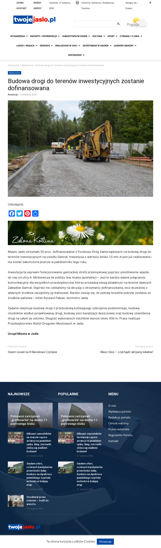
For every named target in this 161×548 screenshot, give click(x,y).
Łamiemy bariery (124, 45)
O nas (112, 405)
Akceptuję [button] (105, 541)
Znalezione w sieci (66, 45)
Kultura (97, 36)
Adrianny (96, 2)
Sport (111, 36)
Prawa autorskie (118, 429)
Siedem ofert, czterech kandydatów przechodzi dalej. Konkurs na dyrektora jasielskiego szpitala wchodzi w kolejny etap (39, 474)
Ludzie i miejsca (25, 45)
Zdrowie (45, 45)
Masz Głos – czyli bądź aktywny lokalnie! (127, 352)
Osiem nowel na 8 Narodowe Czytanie (32, 352)
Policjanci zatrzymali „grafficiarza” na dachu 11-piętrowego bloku (29, 420)
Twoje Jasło (13, 65)
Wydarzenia (17, 36)
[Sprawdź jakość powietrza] (77, 3)
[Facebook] (150, 3)
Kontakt (113, 441)
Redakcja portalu (119, 417)
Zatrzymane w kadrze (96, 45)
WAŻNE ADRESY (38, 5)
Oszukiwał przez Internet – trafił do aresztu (37, 501)
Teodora (85, 8)
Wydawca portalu (119, 411)
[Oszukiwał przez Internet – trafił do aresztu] (16, 501)
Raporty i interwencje (43, 36)
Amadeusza (108, 2)
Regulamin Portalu (120, 435)
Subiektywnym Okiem (74, 36)
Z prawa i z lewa (129, 36)
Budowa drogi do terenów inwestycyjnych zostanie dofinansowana (76, 84)
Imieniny (85, 2)
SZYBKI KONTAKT (21, 5)
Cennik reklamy (118, 423)
